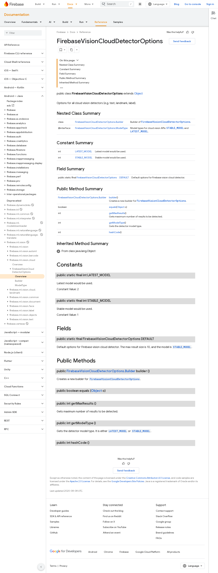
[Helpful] (187, 32)
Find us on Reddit (112, 516)
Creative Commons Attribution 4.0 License (148, 478)
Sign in (210, 4)
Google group (163, 521)
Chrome (108, 551)
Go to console (193, 4)
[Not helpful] (192, 32)
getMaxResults (117, 213)
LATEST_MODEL (139, 131)
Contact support (164, 510)
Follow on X (109, 521)
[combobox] (117, 4)
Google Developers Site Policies (127, 481)
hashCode (114, 232)
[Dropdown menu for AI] (55, 22)
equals (112, 207)
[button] (20, 53)
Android (92, 551)
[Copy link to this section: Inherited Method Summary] (111, 244)
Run (54, 4)
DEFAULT (124, 177)
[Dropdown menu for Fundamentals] (42, 22)
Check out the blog (113, 510)
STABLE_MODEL (175, 128)
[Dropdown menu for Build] (45, 4)
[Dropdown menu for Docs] (77, 4)
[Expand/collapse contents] (77, 60)
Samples (118, 22)
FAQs (159, 538)
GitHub (54, 532)
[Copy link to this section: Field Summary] (87, 169)
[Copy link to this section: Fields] (74, 329)
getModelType (116, 222)
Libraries (54, 527)
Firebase (61, 32)
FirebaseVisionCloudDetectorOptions (165, 121)
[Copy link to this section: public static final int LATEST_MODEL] (114, 275)
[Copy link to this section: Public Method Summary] (106, 189)
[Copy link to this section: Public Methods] (99, 361)
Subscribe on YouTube (114, 527)
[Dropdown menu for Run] (60, 4)
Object (138, 93)
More (87, 4)
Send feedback (182, 41)
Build (38, 4)
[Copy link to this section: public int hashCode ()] (92, 443)
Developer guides (59, 510)
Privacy (63, 565)
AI (50, 22)
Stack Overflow (164, 516)
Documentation (16, 15)
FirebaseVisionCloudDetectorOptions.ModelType (101, 128)
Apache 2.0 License (80, 481)
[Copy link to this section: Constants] (85, 265)
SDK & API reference (61, 516)
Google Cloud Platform (147, 551)
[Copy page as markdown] (71, 50)
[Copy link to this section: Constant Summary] (96, 143)
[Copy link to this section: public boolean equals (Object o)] (109, 391)
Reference (101, 22)
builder (112, 197)
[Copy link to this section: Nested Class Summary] (103, 114)
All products (173, 551)
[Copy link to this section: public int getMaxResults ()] (99, 403)
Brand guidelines (165, 532)
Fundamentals (30, 22)
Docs (70, 4)
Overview (9, 22)
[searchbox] (23, 33)
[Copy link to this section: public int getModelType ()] (99, 423)
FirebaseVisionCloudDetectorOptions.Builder (99, 121)
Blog (176, 4)
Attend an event (111, 532)
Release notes (163, 527)
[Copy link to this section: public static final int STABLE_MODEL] (114, 301)
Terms (53, 565)
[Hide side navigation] (41, 566)
